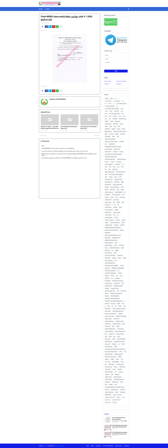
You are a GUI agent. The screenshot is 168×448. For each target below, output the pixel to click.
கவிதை (118, 397)
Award (121, 123)
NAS (116, 242)
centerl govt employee (110, 139)
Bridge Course (108, 131)
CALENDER (107, 136)
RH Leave (113, 303)
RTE (123, 303)
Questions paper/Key (110, 291)
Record (106, 293)
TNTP (114, 369)
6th (110, 116)
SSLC (118, 336)
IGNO (120, 207)
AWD (106, 126)
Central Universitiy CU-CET (111, 141)
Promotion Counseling (117, 280)
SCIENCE (120, 313)
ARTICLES (115, 123)
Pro (112, 278)
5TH (123, 113)
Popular (106, 414)
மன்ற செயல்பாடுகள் (116, 399)
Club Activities (108, 149)
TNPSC (115, 367)
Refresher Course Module (116, 293)
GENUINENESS (118, 192)
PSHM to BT (117, 283)
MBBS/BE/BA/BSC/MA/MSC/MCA (113, 227)
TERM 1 (120, 356)
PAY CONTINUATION (110, 263)
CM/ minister (108, 151)
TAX (125, 351)
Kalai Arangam (108, 217)
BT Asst (111, 134)
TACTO (123, 344)
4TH (106, 113)
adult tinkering (122, 118)
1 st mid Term (108, 101)
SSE (114, 336)
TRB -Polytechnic (117, 377)
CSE (118, 167)
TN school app (108, 367)
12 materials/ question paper (112, 108)
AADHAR (115, 118)
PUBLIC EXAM (108, 286)
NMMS (116, 250)
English (106, 187)
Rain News (123, 291)
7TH (120, 116)
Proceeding (107, 280)
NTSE (115, 253)
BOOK (123, 129)
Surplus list (107, 344)
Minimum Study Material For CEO (113, 235)
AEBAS (106, 121)
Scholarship (108, 308)
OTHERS (114, 258)
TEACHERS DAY (108, 354)
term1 (117, 359)
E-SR (120, 177)
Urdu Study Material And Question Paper (114, 387)
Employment (108, 184)
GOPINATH (107, 194)
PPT (121, 275)
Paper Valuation (109, 260)
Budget (116, 134)
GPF (123, 194)
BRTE (106, 134)
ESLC (122, 187)
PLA (117, 275)
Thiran (122, 361)
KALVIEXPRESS (61, 99)
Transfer (107, 374)
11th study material (109, 106)
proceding (117, 278)
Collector (115, 151)
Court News (117, 164)
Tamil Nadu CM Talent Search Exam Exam (115, 349)
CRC (114, 167)
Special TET (112, 334)
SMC (113, 326)
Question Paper (114, 288)
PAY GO (122, 265)
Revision (107, 303)
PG (118, 270)
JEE (114, 215)
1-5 (123, 101)
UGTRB (110, 384)
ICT (118, 204)
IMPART (116, 210)
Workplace (122, 392)
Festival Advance (109, 192)
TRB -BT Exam (108, 377)
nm (112, 250)
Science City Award (109, 316)
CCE (118, 136)
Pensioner (107, 268)
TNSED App (122, 367)
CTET (122, 167)
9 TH (110, 118)
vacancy (107, 389)
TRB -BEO (117, 374)
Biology (113, 129)
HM (114, 202)
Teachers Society (118, 354)
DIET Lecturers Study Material (116, 174)
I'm (114, 204)
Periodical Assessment (110, 270)
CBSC (113, 136)
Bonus (118, 129)
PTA (123, 283)
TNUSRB (119, 369)
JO (117, 215)
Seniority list (108, 323)
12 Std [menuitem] (47, 9)
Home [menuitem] (41, 9)
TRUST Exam (115, 382)
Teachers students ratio (110, 356)
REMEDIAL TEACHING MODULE (112, 298)
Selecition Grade (119, 321)
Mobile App (107, 237)
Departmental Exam (109, 172)
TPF (116, 372)
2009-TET (116, 111)
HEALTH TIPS (108, 199)
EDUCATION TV (108, 182)
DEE (109, 169)
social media (120, 329)
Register (107, 296)
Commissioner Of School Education (113, 154)
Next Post (96, 135)
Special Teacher (120, 334)
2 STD (110, 111)
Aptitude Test (108, 123)
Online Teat (119, 255)
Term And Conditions (121, 81)
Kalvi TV (116, 217)
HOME (118, 202)
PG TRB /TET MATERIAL (110, 273)
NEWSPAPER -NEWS (114, 248)
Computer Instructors (110, 159)
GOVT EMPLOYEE (116, 194)
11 (113, 103)
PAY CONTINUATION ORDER (111, 265)
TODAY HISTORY (109, 372)
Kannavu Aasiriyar (109, 220)
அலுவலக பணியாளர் (117, 394)
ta (118, 344)
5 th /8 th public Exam (114, 113)
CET (106, 144)
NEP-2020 (121, 245)
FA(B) (122, 189)
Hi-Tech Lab (116, 199)
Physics (107, 275)
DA (105, 169)
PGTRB (119, 273)
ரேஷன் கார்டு (108, 402)
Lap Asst (124, 220)
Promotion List (108, 283)
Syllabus (114, 344)
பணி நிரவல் (107, 399)
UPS (115, 384)
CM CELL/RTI (117, 149)
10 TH (109, 103)
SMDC (117, 326)
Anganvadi (117, 121)
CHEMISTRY (112, 144)
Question (107, 288)
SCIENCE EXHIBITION (121, 316)
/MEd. (111, 98)
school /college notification (119, 308)
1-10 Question (116, 101)
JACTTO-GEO (108, 215)
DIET (106, 174)
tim (106, 364)
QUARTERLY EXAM (118, 286)
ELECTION (116, 182)
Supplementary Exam (119, 341)
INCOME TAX (108, 212)
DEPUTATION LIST (120, 172)
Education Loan (108, 179)
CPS (110, 167)
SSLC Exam (107, 339)
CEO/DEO (121, 141)
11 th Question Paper (121, 103)
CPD (106, 167)
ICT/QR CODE (108, 207)
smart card (107, 326)
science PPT (116, 318)
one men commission (110, 255)
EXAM (106, 189)
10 (105, 103)
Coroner (112, 161)
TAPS (120, 351)
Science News (108, 318)
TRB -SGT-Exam (108, 379)
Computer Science (121, 159)
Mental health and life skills (111, 230)
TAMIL (115, 346)
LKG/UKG (116, 225)
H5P (116, 197)
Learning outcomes (114, 222)
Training (121, 372)
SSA (106, 336)
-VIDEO (106, 98)
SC (115, 306)
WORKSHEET (108, 394)
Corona (106, 161)
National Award (108, 245)
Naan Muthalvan (109, 242)
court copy (118, 161)
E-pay (115, 177)
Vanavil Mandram (109, 392)
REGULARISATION (115, 296)
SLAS (123, 323)
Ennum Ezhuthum (115, 187)
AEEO (111, 121)
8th (106, 118)
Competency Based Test (110, 156)
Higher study (108, 202)
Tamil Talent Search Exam (111, 351)
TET (122, 359)
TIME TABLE (111, 364)
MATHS (122, 225)
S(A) (109, 306)
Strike (113, 339)
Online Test (107, 258)
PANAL (124, 258)
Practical (107, 278)
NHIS (122, 248)
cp (122, 164)
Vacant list (122, 389)
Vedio (116, 392)
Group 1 (107, 197)
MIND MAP (107, 232)
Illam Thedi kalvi (109, 210)
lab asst (118, 220)
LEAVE (123, 222)
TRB (112, 374)
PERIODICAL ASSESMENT (118, 268)
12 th (122, 108)
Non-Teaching (108, 253)
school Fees (108, 311)
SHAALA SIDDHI (116, 323)
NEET (115, 245)
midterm (122, 230)
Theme (45, 445)
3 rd (122, 111)
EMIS (122, 182)
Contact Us (106, 84)
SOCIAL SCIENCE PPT (110, 329)
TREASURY (107, 382)
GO (125, 192)
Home (87, 445)
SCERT (119, 306)
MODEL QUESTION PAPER (111, 240)
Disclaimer (118, 84)
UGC (106, 384)
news (106, 248)
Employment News (117, 184)
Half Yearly (122, 197)
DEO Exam (114, 169)
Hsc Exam (107, 204)
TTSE (121, 382)
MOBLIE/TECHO (116, 237)
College (121, 151)
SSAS (110, 336)
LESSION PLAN (108, 225)
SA (112, 306)
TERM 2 (107, 359)
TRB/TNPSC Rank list (119, 379)
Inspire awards (116, 212)
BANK (110, 126)
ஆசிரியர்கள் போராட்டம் (110, 397)
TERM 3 (112, 359)
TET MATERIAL (115, 361)
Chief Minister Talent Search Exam (113, 146)
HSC (123, 202)
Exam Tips (112, 189)
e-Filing (110, 177)
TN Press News (119, 364)
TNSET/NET (108, 369)
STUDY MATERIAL (121, 339)
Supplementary (108, 341)
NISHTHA (107, 250)
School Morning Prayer (118, 311)
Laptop (106, 222)
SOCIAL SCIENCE (109, 331)
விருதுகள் (115, 402)
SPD (106, 334)
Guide (112, 197)
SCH (124, 306)
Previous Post (43, 135)
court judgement (109, 164)
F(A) (118, 189)
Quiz (118, 291)
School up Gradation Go (110, 313)
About (92, 445)
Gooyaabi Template (59, 445)
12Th (106, 111)
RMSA (118, 303)
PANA (119, 258)
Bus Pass (122, 134)
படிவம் (123, 397)
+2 (115, 98)
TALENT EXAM (108, 346)
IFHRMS (115, 207)
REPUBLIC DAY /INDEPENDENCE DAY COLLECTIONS (114, 301)
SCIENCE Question (109, 321)
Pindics (112, 275)
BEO (119, 126)
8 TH (124, 116)
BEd (115, 126)
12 (117, 106)
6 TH (106, 116)
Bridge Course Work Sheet (120, 131)
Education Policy (118, 179)
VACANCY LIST (114, 389)
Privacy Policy (107, 81)
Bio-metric (107, 129)
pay (115, 260)
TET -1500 (107, 361)
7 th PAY (115, 116)
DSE (106, 177)
